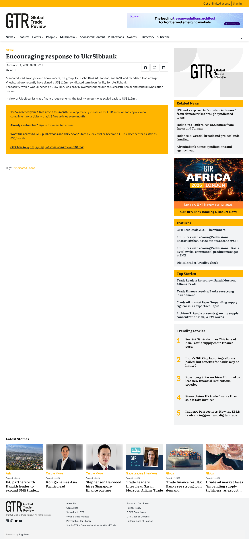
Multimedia (67, 37)
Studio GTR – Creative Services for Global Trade (91, 525)
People (50, 37)
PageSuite (24, 535)
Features (23, 37)
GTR (12, 69)
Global (10, 50)
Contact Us (72, 508)
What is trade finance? (77, 517)
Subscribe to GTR (75, 512)
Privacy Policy (134, 508)
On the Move (54, 473)
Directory (148, 37)
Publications (116, 37)
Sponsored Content (92, 37)
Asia (8, 473)
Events (36, 37)
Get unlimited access (216, 3)
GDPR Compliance (136, 512)
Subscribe (163, 37)
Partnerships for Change (79, 521)
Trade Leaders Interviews (141, 473)
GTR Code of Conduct (138, 517)
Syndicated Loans (24, 168)
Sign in (237, 3)
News (9, 37)
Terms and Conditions (138, 503)
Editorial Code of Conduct (140, 521)
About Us (71, 503)
